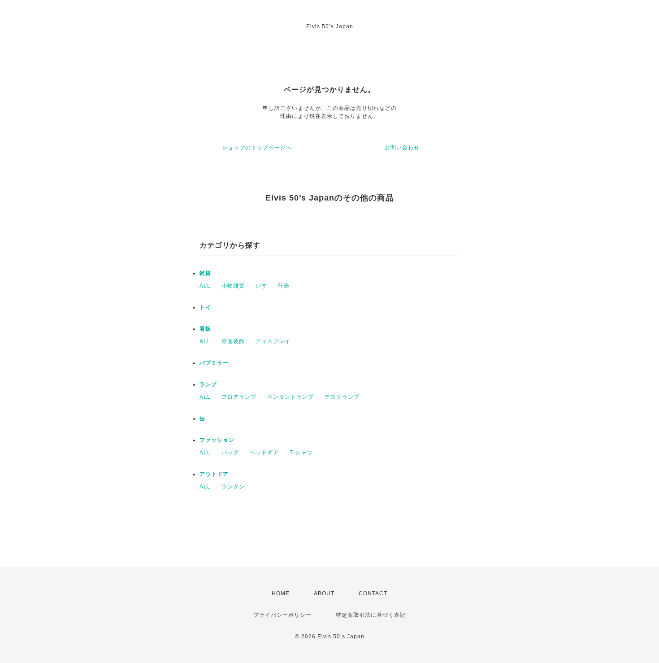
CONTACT (373, 593)
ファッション (216, 440)
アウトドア (214, 474)
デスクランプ (342, 397)
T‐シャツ (301, 452)
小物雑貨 (233, 286)
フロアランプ (238, 397)
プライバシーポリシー (282, 615)
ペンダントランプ (290, 397)
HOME (281, 593)
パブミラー (214, 363)
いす (261, 286)
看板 (205, 329)
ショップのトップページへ (257, 147)
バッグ (230, 452)
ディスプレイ (273, 341)
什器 (284, 286)
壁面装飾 (233, 341)
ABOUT (324, 593)
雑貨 (205, 273)
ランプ (208, 384)
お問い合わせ (402, 147)
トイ (205, 307)
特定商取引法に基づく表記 (371, 615)
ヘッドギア (264, 452)
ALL (205, 286)
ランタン (233, 487)
